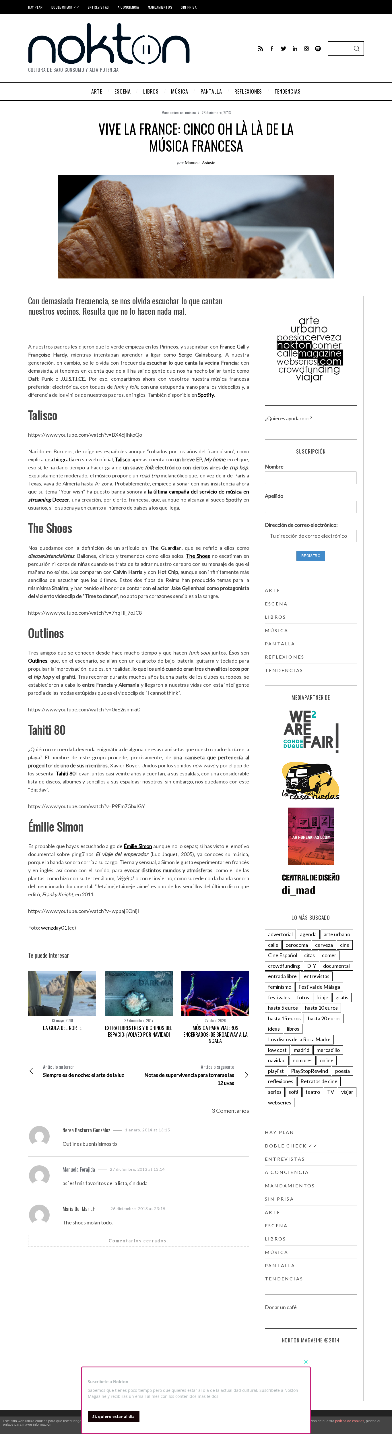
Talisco (122, 459)
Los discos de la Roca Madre (299, 1039)
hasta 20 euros (324, 1018)
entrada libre (282, 976)
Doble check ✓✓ (65, 7)
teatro (313, 1092)
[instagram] (306, 48)
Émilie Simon (138, 846)
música (190, 112)
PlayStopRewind (309, 1071)
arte (272, 590)
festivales (279, 997)
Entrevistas (98, 7)
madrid (301, 1050)
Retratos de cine (318, 1081)
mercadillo (328, 1050)
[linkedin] (295, 48)
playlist (276, 1071)
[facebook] (272, 48)
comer (329, 955)
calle (273, 945)
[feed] (260, 48)
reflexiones (284, 656)
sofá (293, 1092)
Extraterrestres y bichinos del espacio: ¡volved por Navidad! (138, 1031)
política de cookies (349, 1421)
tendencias (284, 670)
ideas (274, 1028)
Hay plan (35, 7)
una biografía (59, 459)
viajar (347, 1092)
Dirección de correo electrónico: (301, 525)
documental (336, 966)
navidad (277, 1060)
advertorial (280, 934)
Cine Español (282, 955)
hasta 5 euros (283, 1008)
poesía (342, 1071)
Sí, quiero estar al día (113, 1416)
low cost (277, 1050)
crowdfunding (284, 966)
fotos (303, 997)
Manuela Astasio (200, 162)
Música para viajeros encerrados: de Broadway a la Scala (215, 1034)
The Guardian (166, 548)
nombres (303, 1060)
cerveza (324, 945)
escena (276, 603)
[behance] (318, 48)
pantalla (280, 643)
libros (275, 617)
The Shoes (198, 556)
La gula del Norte (62, 1028)
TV (330, 1092)
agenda (308, 934)
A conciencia (128, 7)
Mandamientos (160, 7)
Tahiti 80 (65, 773)
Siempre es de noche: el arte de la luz (83, 1070)
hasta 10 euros (321, 1008)
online (326, 1060)
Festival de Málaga (319, 987)
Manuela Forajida (79, 1169)
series (275, 1092)
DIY (311, 966)
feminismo (279, 987)
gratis (341, 997)
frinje (322, 997)
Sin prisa (189, 7)
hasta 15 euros (284, 1018)
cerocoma (297, 945)
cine (345, 945)
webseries (279, 1102)
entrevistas (316, 976)
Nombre (274, 466)
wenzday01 (54, 927)
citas (309, 955)
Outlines (37, 660)
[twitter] (283, 48)
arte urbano (337, 934)
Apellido (274, 496)
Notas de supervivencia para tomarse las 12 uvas (189, 1074)
